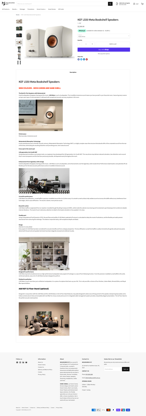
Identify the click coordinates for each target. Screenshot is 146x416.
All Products (5, 9)
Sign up (125, 369)
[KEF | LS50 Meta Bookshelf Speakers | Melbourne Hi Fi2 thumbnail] (19, 42)
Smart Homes (52, 9)
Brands (14, 9)
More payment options (104, 53)
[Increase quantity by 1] (92, 44)
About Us (40, 362)
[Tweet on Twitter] (81, 59)
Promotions (31, 9)
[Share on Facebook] (79, 59)
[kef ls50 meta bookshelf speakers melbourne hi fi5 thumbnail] (19, 63)
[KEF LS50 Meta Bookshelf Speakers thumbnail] (19, 21)
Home (17, 15)
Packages (22, 9)
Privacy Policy (41, 374)
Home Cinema (41, 9)
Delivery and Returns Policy (45, 369)
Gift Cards (61, 9)
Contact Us (41, 367)
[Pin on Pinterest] (87, 59)
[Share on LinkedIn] (84, 59)
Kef (80, 23)
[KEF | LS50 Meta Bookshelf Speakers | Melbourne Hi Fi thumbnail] (19, 35)
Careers (40, 372)
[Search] (110, 4)
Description (73, 72)
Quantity (80, 40)
